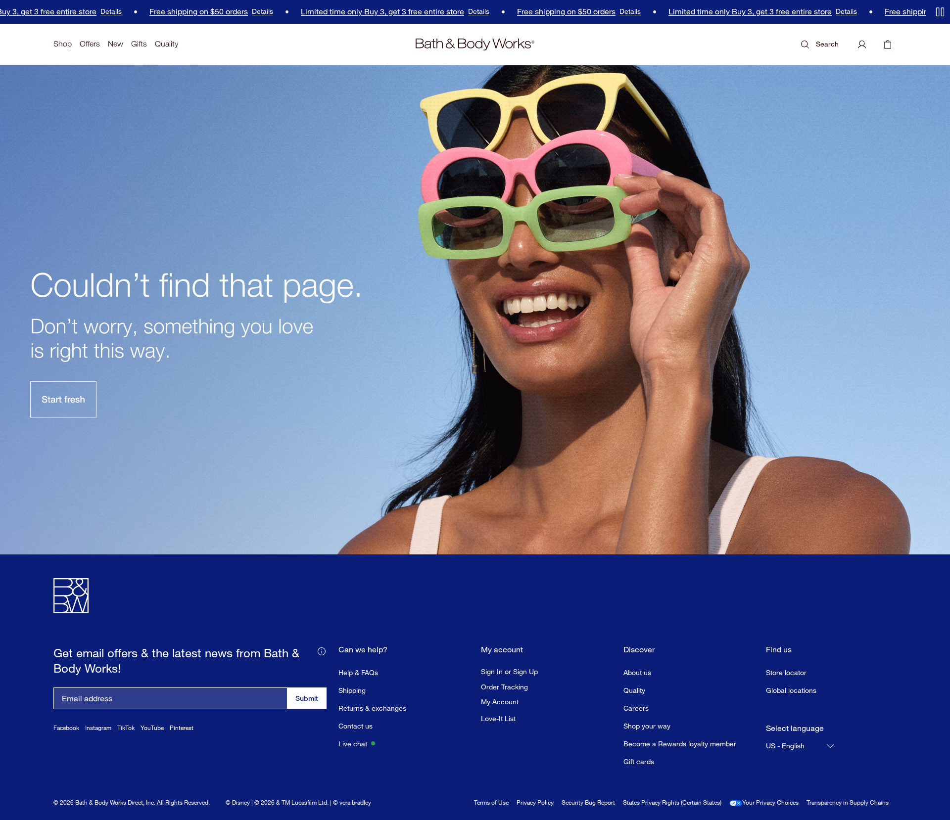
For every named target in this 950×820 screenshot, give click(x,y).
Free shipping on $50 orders (172, 11)
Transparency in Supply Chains (848, 802)
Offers (90, 43)
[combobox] (800, 746)
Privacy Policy (535, 802)
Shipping (352, 690)
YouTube (152, 727)
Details (84, 12)
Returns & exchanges (372, 708)
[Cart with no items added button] (888, 44)
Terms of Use (491, 802)
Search (827, 44)
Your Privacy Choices (770, 802)
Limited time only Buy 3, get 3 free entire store (356, 11)
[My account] (862, 44)
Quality (166, 43)
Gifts (139, 43)
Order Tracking (504, 687)
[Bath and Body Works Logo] (475, 44)
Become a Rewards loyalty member (679, 743)
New (115, 43)
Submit (306, 698)
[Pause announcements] (940, 12)
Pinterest (181, 727)
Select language (795, 728)
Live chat (352, 743)
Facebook (66, 727)
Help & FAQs (358, 672)
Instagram (98, 727)
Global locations (791, 690)
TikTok (126, 727)
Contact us (355, 726)
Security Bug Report (588, 802)
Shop (62, 43)
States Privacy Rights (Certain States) (672, 802)
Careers (636, 708)
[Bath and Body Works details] (322, 651)
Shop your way (646, 726)
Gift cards (638, 761)
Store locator (786, 672)
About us (637, 672)
